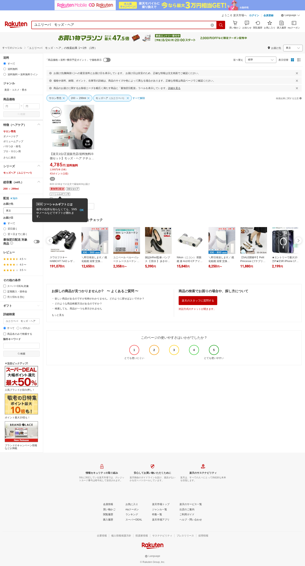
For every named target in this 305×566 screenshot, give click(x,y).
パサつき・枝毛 (12, 146)
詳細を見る (174, 88)
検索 (22, 114)
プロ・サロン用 (12, 151)
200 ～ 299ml (11, 188)
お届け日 (8, 217)
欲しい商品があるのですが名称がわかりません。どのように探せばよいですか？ (99, 298)
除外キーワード (12, 339)
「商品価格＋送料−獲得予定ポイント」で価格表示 (73, 59)
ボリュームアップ (13, 141)
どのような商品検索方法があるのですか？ (78, 303)
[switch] (37, 241)
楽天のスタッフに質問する (198, 300)
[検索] (221, 25)
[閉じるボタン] (297, 73)
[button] (290, 15)
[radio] (4, 63)
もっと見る (58, 315)
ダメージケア (10, 136)
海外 (15, 198)
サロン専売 (9, 131)
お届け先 (8, 204)
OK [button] (82, 210)
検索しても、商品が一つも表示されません (78, 308)
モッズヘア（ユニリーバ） (18, 172)
